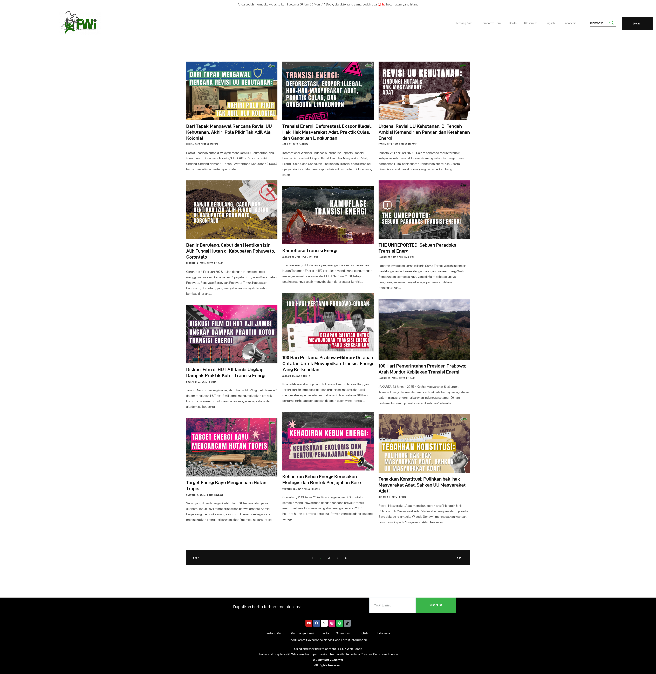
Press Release (210, 144)
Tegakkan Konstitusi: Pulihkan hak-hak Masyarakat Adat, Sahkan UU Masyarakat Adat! (422, 484)
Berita (306, 375)
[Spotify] (339, 623)
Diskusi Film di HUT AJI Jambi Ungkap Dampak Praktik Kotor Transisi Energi (225, 372)
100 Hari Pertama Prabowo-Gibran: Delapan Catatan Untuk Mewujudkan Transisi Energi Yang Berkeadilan (327, 363)
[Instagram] (332, 623)
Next (460, 557)
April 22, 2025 (290, 144)
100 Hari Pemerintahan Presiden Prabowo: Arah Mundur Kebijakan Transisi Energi (422, 368)
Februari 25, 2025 (389, 144)
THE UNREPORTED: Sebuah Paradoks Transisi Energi (417, 248)
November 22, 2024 (197, 381)
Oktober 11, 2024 (388, 497)
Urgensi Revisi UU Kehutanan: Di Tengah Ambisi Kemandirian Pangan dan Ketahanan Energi (424, 132)
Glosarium (343, 633)
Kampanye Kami (302, 633)
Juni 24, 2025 (193, 144)
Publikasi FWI (406, 257)
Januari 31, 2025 (388, 257)
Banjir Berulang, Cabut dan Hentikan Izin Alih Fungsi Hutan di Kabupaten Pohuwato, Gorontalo (230, 251)
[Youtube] (308, 623)
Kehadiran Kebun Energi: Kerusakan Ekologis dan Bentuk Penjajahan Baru (321, 479)
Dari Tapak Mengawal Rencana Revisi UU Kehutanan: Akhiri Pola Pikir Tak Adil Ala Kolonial (229, 132)
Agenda (304, 144)
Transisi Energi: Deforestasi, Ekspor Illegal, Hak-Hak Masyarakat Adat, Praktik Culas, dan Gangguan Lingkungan (327, 132)
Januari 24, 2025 (291, 375)
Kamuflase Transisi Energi (309, 250)
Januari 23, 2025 (388, 378)
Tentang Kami (274, 633)
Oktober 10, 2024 (196, 494)
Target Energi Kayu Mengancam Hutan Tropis (226, 485)
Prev (196, 557)
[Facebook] (316, 623)
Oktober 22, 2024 (292, 488)
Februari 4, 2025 (195, 263)
